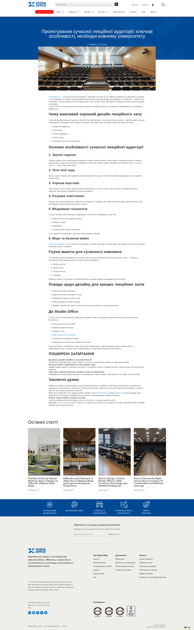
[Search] (116, 4)
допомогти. (119, 393)
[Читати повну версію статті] (44, 452)
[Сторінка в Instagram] (37, 612)
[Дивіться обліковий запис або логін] (153, 5)
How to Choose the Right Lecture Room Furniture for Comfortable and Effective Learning (148, 482)
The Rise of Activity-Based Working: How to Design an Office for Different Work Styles (43, 482)
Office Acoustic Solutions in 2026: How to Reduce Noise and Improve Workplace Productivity (78, 482)
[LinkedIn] (29, 612)
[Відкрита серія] (63, 12)
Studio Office (102, 393)
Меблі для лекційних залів (59, 244)
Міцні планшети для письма (64, 335)
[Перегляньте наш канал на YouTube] (45, 612)
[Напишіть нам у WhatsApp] (41, 612)
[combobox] (85, 4)
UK (189, 628)
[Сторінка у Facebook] (33, 612)
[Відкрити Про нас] (107, 12)
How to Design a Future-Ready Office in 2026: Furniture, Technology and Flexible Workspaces (113, 482)
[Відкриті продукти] (78, 12)
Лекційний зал (54, 97)
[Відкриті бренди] (92, 12)
